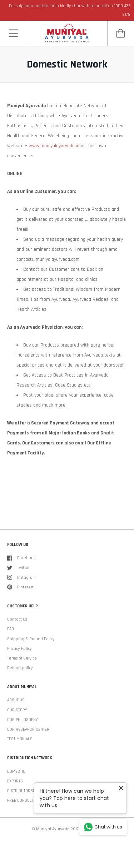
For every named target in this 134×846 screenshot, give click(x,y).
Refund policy (20, 668)
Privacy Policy (19, 648)
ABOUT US (16, 700)
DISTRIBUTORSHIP (23, 790)
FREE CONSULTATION (25, 800)
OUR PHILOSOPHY (22, 719)
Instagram (26, 577)
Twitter (23, 567)
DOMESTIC (16, 771)
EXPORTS (15, 781)
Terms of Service (22, 658)
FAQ (10, 629)
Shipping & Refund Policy (31, 639)
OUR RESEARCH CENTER (28, 729)
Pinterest (25, 587)
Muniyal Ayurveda (53, 829)
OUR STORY (17, 710)
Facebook (26, 558)
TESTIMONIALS (20, 739)
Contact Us (17, 619)
